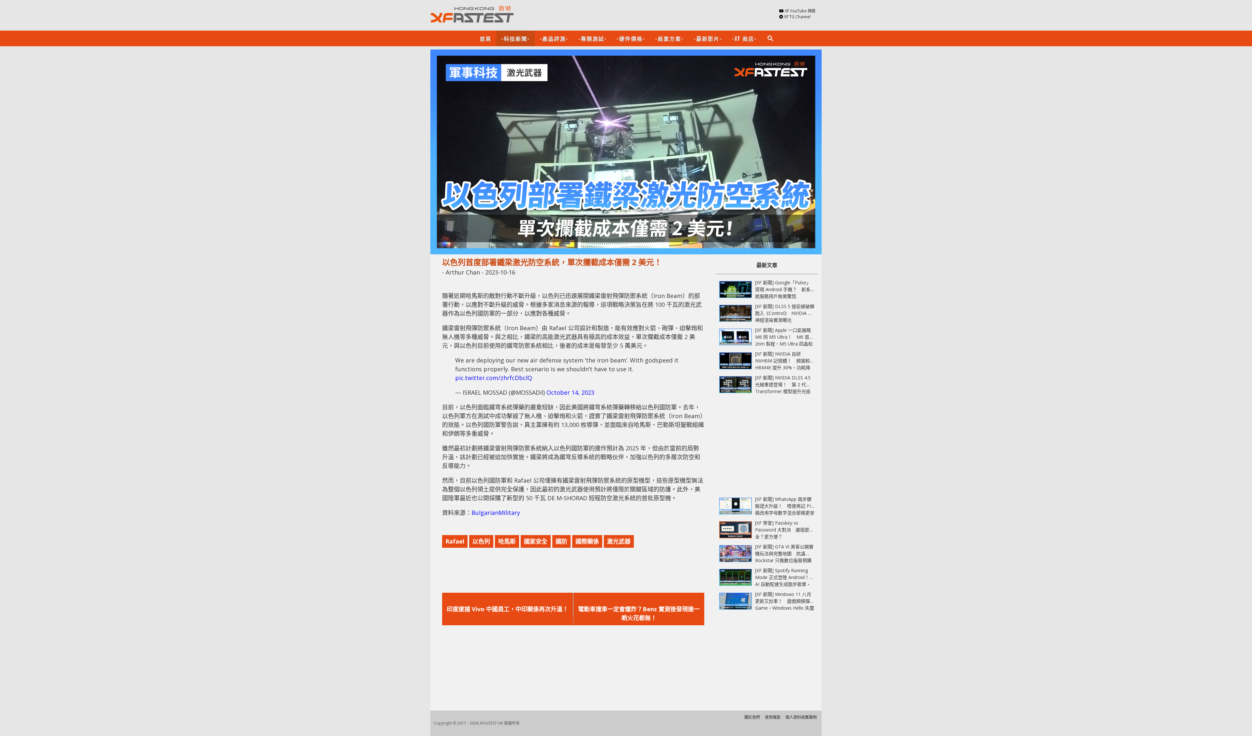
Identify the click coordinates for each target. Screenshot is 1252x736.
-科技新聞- (515, 38)
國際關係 (587, 541)
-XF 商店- (744, 38)
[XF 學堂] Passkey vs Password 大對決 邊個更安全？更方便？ (784, 530)
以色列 (481, 541)
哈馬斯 (507, 541)
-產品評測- (554, 38)
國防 (561, 541)
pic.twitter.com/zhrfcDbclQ (493, 378)
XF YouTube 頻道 (800, 11)
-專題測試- (592, 38)
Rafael (454, 541)
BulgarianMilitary (495, 513)
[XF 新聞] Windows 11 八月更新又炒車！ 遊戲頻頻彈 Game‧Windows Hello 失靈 (784, 601)
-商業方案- (669, 38)
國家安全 (535, 541)
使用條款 (773, 717)
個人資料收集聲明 (801, 717)
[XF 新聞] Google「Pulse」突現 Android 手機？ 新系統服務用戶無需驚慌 (783, 289)
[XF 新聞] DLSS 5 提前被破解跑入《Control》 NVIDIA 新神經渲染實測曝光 (784, 313)
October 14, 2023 (570, 392)
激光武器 (619, 541)
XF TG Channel (797, 17)
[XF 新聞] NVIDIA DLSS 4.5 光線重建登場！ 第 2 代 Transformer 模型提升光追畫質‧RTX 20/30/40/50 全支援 (783, 391)
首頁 (485, 38)
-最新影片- (707, 38)
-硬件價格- (631, 38)
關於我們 (752, 717)
